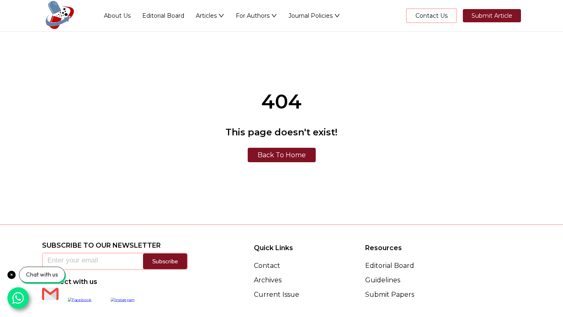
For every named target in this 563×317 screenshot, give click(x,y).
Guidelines (382, 280)
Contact (267, 266)
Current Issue (276, 294)
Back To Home (282, 155)
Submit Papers (389, 294)
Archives (268, 280)
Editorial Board (163, 15)
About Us (117, 15)
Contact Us (431, 15)
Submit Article (492, 15)
